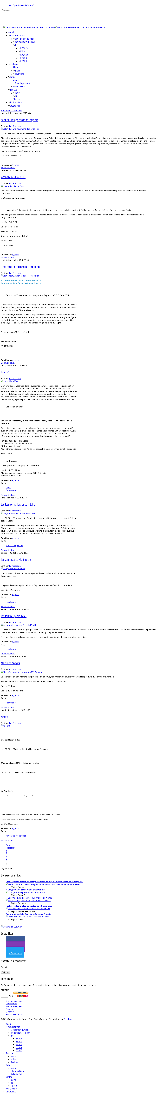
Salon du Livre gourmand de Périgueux (19, 119)
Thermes (16, 99)
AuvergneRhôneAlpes (16, 835)
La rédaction (15, 126)
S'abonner (10, 1009)
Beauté (17, 92)
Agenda (16, 80)
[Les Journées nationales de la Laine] (18, 513)
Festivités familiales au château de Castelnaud (29, 906)
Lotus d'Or (6, 372)
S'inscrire (10, 1011)
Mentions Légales (14, 1006)
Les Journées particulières (13, 616)
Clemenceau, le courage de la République (20, 266)
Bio (16, 96)
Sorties (12, 76)
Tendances (14, 64)
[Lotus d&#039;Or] (10, 381)
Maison (16, 67)
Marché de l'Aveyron (10, 663)
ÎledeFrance (11, 490)
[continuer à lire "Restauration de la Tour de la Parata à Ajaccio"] (28, 916)
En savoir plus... (8, 167)
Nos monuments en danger (25, 41)
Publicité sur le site (14, 1014)
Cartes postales (19, 86)
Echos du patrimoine (22, 83)
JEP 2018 (23, 61)
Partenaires (11, 1003)
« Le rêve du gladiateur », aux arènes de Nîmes (29, 897)
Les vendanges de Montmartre (16, 559)
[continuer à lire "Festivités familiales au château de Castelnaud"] (28, 908)
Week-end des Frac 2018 (13, 177)
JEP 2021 (23, 51)
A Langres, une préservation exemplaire (26, 889)
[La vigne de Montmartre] (13, 568)
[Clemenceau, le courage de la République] (20, 275)
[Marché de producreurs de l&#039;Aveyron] (21, 672)
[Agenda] (5, 725)
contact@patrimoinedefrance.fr (20, 5)
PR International (16, 102)
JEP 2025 (24, 48)
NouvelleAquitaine (14, 545)
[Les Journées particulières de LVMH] (18, 625)
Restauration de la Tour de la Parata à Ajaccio (28, 914)
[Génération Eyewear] (11, 926)
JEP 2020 (24, 54)
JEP (16, 45)
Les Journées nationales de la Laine (18, 504)
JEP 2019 (23, 57)
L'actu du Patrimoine (17, 35)
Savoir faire (19, 73)
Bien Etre (13, 89)
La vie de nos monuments (24, 38)
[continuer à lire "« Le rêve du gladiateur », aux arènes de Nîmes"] (28, 900)
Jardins (17, 70)
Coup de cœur (15, 105)
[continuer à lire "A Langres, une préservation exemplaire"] (25, 892)
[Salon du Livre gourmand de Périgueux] (20, 129)
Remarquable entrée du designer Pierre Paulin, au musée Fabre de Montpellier (44, 881)
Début (9, 845)
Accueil (11, 32)
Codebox (68, 1019)
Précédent (10, 847)
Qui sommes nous (14, 1001)
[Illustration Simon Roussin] (14, 186)
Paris (8, 487)
